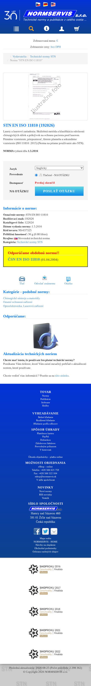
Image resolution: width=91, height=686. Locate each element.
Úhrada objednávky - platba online (45, 457)
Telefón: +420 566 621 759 (45, 470)
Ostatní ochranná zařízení (17, 302)
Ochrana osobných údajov (45, 551)
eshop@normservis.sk (45, 476)
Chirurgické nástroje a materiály (21, 298)
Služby (45, 405)
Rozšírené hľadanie (45, 420)
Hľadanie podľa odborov (45, 423)
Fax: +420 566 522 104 (45, 473)
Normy (45, 395)
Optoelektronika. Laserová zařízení (23, 306)
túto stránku (62, 375)
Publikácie (45, 399)
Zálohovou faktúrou (45, 443)
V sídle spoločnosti (45, 480)
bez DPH (56, 46)
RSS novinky (45, 494)
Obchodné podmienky (45, 548)
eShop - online (45, 466)
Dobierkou (45, 440)
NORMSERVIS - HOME (46, 541)
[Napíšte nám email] (54, 531)
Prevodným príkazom (45, 446)
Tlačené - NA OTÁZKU (55, 175)
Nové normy (45, 491)
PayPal (45, 436)
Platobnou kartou (45, 433)
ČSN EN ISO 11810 (24, 259)
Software (45, 402)
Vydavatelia (19, 56)
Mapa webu (45, 538)
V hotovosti (45, 449)
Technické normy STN (43, 56)
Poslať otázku (59, 191)
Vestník (45, 498)
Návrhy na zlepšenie (45, 545)
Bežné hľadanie (45, 417)
